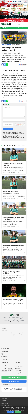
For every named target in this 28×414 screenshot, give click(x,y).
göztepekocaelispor (6, 333)
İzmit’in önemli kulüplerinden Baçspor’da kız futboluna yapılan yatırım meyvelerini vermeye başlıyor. (13, 277)
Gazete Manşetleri (19, 372)
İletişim (5, 359)
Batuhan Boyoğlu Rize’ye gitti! (13, 300)
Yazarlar (5, 351)
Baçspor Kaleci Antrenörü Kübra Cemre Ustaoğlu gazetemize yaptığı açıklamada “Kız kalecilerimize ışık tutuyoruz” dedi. (13, 249)
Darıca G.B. (4, 367)
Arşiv (4, 354)
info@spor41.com (7, 384)
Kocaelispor (4, 365)
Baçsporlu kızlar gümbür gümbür (11, 272)
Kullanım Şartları (5, 402)
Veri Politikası (4, 400)
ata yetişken (5, 330)
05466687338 (15, 381)
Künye (5, 356)
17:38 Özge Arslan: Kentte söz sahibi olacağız (15, 28)
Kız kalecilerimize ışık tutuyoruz (13, 245)
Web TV (5, 346)
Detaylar (10, 412)
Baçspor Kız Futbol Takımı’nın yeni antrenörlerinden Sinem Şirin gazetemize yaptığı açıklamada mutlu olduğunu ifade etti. (14, 195)
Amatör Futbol (7, 44)
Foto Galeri (6, 348)
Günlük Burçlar (18, 373)
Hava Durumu (18, 368)
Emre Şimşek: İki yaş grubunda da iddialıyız (13, 218)
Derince (9, 365)
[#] (14, 314)
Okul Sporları (11, 368)
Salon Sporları (11, 366)
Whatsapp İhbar (15, 377)
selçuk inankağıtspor (17, 333)
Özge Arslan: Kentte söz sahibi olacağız (13, 164)
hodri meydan (18, 335)
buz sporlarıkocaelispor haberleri (16, 330)
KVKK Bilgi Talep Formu (6, 405)
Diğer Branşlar (11, 370)
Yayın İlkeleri (4, 398)
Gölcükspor (4, 370)
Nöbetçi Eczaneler (19, 366)
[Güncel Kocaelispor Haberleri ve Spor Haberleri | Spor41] (5, 24)
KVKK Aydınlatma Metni (6, 403)
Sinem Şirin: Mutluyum (10, 191)
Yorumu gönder (8, 129)
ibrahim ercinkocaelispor (7, 335)
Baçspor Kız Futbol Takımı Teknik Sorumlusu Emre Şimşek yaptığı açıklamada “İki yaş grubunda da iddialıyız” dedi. (13, 223)
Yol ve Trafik (17, 365)
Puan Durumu (18, 370)
